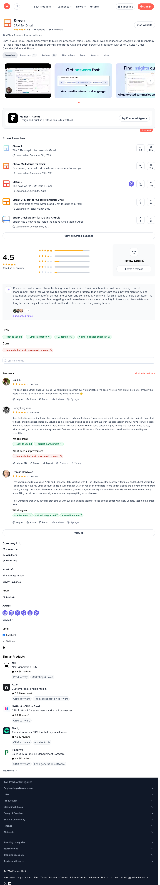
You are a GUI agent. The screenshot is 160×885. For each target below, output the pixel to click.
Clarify (16, 728)
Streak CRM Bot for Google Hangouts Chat (38, 199)
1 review (34, 384)
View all (78, 532)
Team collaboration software (51, 698)
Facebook (11, 635)
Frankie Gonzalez (22, 472)
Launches (63, 6)
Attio (15, 684)
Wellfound (11, 641)
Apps (20, 877)
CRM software (13, 35)
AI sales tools (42, 742)
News (79, 6)
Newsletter (9, 877)
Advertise (94, 877)
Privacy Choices (78, 877)
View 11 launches (11, 581)
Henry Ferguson (22, 408)
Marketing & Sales (42, 677)
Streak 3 (17, 181)
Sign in (147, 6)
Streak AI (17, 146)
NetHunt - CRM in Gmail (26, 706)
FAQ (36, 877)
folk (14, 662)
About (28, 877)
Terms (43, 877)
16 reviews (39, 29)
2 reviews (34, 412)
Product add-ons (33, 35)
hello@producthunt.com (135, 877)
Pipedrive (17, 749)
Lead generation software (49, 763)
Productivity (20, 677)
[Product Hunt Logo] (7, 6)
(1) (21, 463)
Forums (94, 6)
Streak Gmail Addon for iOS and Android (36, 217)
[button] (106, 55)
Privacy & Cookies (58, 877)
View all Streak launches (78, 235)
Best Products (42, 6)
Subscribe (127, 6)
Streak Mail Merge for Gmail (28, 164)
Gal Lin (16, 379)
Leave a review (134, 269)
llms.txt (105, 877)
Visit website (144, 24)
